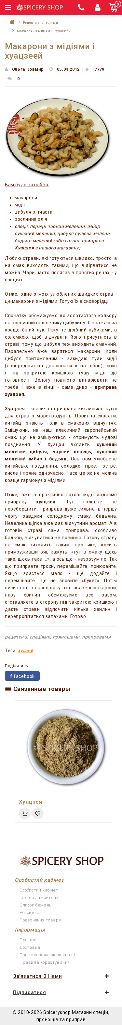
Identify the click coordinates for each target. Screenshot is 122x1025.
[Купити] (25, 813)
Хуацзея (30, 801)
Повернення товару (40, 920)
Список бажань (36, 905)
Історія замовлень (39, 897)
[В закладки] (38, 813)
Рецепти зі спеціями (40, 22)
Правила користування (45, 962)
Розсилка (30, 912)
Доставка (30, 947)
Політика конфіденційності (47, 954)
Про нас (28, 939)
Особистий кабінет (39, 890)
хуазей (26, 650)
